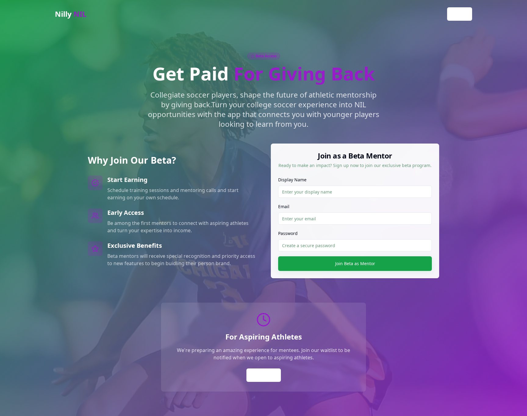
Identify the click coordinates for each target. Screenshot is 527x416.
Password (288, 233)
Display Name (292, 180)
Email (283, 206)
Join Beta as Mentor (355, 263)
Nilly (71, 14)
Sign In (459, 14)
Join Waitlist (264, 375)
